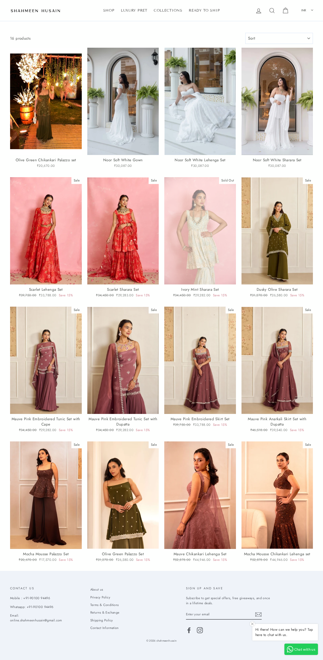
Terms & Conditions (104, 604)
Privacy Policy (100, 597)
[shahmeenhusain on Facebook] (189, 630)
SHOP (109, 10)
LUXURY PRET (134, 10)
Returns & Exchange (105, 612)
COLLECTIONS (168, 10)
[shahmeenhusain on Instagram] (200, 630)
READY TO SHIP (204, 10)
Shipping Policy (101, 620)
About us (96, 589)
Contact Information (104, 627)
